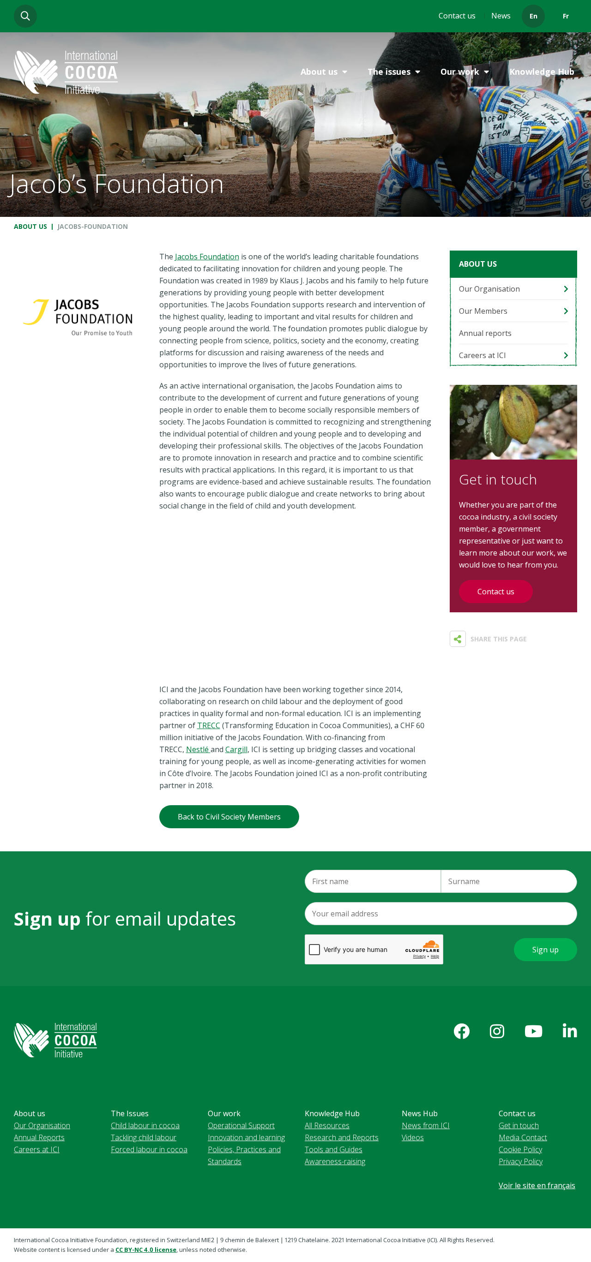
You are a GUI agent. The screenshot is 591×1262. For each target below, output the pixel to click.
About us (319, 71)
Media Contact (523, 1137)
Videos (413, 1137)
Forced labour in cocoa (149, 1149)
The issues (389, 71)
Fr (566, 16)
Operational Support (241, 1125)
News (501, 16)
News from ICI (426, 1125)
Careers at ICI (482, 355)
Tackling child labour (143, 1137)
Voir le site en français (537, 1185)
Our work (459, 71)
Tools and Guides (333, 1149)
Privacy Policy (521, 1161)
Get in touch (519, 1125)
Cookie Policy (520, 1149)
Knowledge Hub (541, 71)
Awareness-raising (335, 1161)
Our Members (483, 311)
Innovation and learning (246, 1137)
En (533, 16)
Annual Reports (39, 1137)
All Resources (327, 1125)
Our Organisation (489, 289)
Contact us (457, 16)
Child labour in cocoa (145, 1125)
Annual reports (485, 333)
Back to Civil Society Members (229, 817)
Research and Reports (342, 1137)
